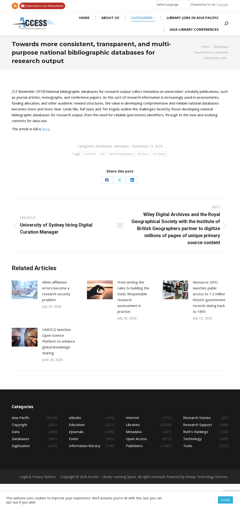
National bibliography (121, 154)
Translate (222, 4)
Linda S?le (90, 154)
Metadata (121, 146)
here (46, 129)
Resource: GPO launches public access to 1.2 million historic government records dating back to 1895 (209, 297)
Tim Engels (159, 154)
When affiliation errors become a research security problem (56, 291)
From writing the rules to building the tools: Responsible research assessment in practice (133, 297)
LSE (102, 154)
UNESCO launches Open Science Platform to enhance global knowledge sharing (58, 341)
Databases (104, 146)
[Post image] (25, 289)
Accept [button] (225, 500)
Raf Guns (143, 154)
